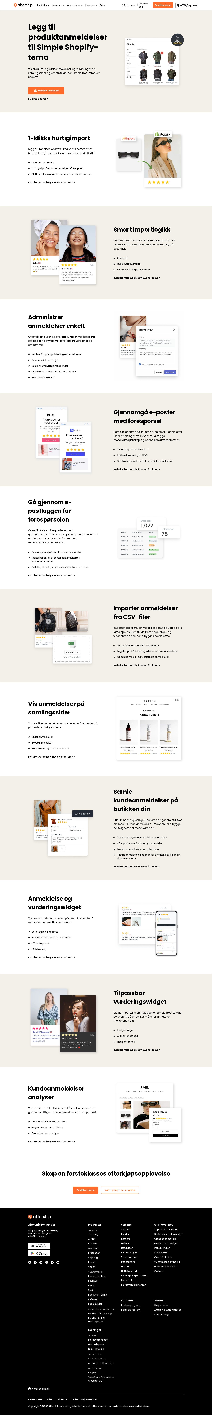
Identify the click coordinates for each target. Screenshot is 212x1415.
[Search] (123, 5)
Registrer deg (143, 5)
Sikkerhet (63, 1399)
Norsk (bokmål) (41, 1388)
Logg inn (132, 5)
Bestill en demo (163, 5)
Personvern (35, 1399)
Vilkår (49, 1399)
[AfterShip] (24, 5)
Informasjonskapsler (85, 1399)
